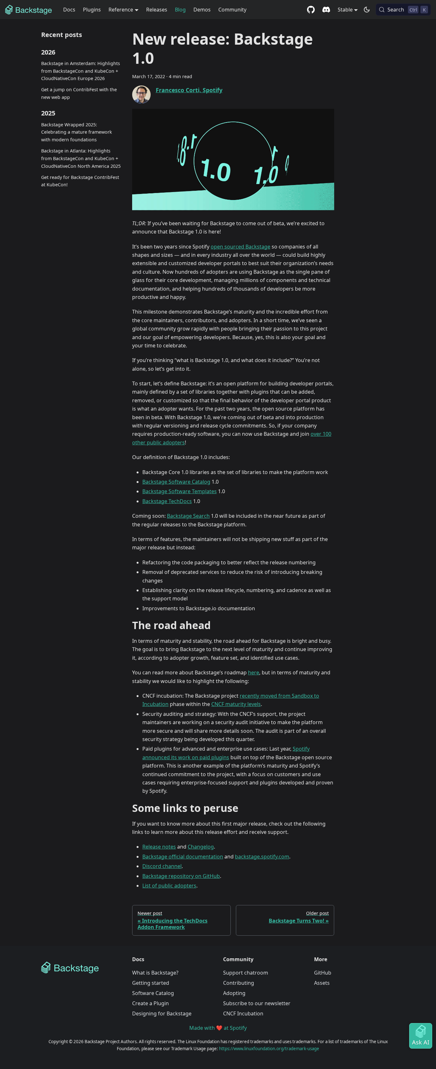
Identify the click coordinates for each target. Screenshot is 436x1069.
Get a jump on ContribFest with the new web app (79, 93)
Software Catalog (153, 993)
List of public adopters (169, 885)
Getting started (150, 982)
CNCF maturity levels (236, 704)
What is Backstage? (155, 972)
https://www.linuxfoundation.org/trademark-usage (269, 1048)
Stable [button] (345, 9)
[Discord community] (326, 9)
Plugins (92, 9)
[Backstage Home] (81, 967)
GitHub (322, 972)
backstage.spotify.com (262, 856)
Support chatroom (245, 972)
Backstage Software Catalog (176, 481)
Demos (202, 9)
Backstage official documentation (182, 856)
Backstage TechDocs (167, 501)
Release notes (159, 846)
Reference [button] (121, 9)
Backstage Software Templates (179, 491)
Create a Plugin (150, 1003)
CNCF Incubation (243, 1013)
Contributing (238, 982)
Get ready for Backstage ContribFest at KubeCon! (80, 181)
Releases (156, 9)
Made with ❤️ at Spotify (218, 1027)
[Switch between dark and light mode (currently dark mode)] (367, 9)
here (253, 672)
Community (232, 9)
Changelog (201, 846)
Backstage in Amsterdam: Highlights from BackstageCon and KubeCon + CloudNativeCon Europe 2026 (80, 71)
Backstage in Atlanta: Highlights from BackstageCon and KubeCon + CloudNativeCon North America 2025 (81, 158)
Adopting (234, 993)
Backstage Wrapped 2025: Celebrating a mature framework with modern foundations (76, 132)
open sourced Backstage (240, 246)
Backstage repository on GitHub (181, 876)
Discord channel (162, 866)
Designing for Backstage (162, 1013)
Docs (69, 9)
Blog (180, 9)
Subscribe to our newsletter (256, 1003)
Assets (322, 982)
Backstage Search (188, 515)
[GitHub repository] (311, 9)
